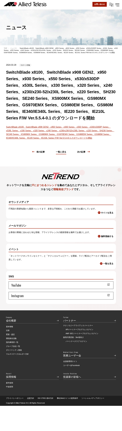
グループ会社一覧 (13, 346)
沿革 (8, 330)
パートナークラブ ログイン (76, 341)
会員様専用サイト (70, 361)
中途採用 (9, 387)
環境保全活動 (11, 338)
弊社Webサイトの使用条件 (67, 398)
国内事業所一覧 (12, 342)
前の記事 (41, 152)
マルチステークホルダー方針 (17, 354)
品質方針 (30, 398)
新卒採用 (9, 383)
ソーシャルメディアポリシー (92, 398)
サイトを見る (107, 213)
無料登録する (107, 236)
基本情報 (9, 327)
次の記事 (81, 152)
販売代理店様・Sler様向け (73, 337)
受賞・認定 (10, 334)
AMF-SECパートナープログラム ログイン (82, 333)
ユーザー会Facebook (71, 365)
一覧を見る (108, 263)
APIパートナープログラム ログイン (79, 329)
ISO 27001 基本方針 (45, 398)
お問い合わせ (99, 4)
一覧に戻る (61, 152)
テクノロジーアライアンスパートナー (78, 325)
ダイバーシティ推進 (14, 350)
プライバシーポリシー (15, 398)
